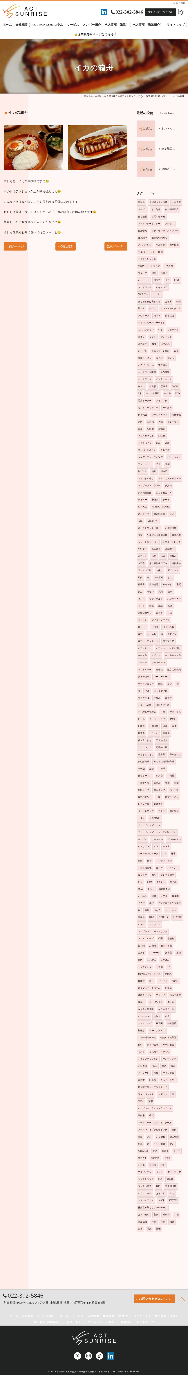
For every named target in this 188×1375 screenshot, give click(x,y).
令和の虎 (164, 450)
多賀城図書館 (144, 492)
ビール (141, 719)
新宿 (155, 1151)
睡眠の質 (176, 535)
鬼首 (151, 768)
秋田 (158, 1186)
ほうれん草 (168, 627)
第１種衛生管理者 (158, 563)
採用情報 (142, 230)
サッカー (167, 407)
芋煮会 (167, 1158)
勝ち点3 (142, 1158)
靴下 (140, 634)
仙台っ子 (142, 627)
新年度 (168, 698)
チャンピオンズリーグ (149, 825)
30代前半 (142, 344)
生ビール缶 (175, 712)
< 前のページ (15, 246)
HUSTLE (177, 917)
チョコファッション (148, 1059)
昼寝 (140, 535)
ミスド (141, 1052)
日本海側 (153, 726)
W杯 (163, 1165)
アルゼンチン (144, 1172)
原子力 (141, 584)
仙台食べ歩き (144, 740)
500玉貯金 (143, 294)
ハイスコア (161, 287)
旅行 (149, 860)
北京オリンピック (172, 542)
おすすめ (155, 1158)
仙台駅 (152, 386)
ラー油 (141, 768)
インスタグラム (146, 436)
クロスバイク (144, 443)
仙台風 (152, 1165)
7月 (169, 967)
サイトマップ (145, 1322)
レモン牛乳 (143, 804)
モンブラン (173, 422)
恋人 (158, 464)
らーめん (142, 896)
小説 (151, 903)
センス (141, 599)
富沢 (140, 959)
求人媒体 (156, 209)
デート (166, 499)
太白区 (175, 981)
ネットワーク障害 (147, 372)
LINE (176, 280)
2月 (139, 393)
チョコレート (144, 464)
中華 (160, 329)
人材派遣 (176, 202)
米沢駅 (170, 1179)
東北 (140, 1143)
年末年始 (160, 245)
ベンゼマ (142, 839)
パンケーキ (143, 1016)
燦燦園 (175, 896)
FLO (177, 393)
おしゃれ (151, 634)
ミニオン (157, 294)
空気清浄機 (170, 1186)
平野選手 (142, 549)
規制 (140, 860)
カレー (159, 867)
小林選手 (169, 549)
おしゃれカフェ (164, 492)
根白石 (164, 471)
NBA (151, 917)
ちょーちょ (170, 910)
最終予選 (176, 414)
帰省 (173, 853)
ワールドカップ (159, 414)
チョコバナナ (144, 747)
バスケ (141, 924)
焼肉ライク (143, 790)
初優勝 (141, 1030)
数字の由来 (143, 676)
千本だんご (175, 754)
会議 (169, 613)
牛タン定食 (159, 1143)
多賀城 (168, 485)
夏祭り (141, 1002)
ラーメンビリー (146, 683)
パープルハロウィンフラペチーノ (155, 1108)
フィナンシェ (144, 967)
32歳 (154, 344)
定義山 (166, 733)
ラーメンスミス (157, 1030)
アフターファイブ (161, 620)
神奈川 (166, 1214)
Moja (140, 889)
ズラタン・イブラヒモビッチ (152, 1129)
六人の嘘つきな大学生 (169, 903)
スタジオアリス (146, 1200)
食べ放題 (142, 655)
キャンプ (160, 882)
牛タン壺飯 (168, 1073)
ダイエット (173, 570)
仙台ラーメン (144, 775)
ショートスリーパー (148, 542)
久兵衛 (159, 775)
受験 (160, 683)
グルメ (152, 308)
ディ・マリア (174, 1172)
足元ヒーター (144, 400)
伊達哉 (168, 988)
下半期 (159, 967)
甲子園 (159, 1023)
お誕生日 (142, 1066)
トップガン (154, 924)
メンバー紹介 (144, 245)
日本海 (141, 726)
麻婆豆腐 (169, 315)
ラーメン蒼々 (156, 1002)
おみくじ (160, 1193)
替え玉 (170, 358)
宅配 (178, 584)
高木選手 (156, 549)
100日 (161, 1200)
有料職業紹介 (172, 209)
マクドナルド (156, 599)
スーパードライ (157, 719)
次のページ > (115, 246)
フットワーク (144, 287)
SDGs (141, 1101)
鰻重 (147, 910)
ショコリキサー (168, 1080)
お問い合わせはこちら (160, 12)
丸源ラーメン (144, 358)
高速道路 (158, 804)
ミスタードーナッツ (159, 1052)
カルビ (141, 952)
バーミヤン (143, 1073)
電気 (149, 1228)
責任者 (159, 613)
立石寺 (141, 563)
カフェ (157, 315)
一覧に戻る (65, 246)
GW (165, 853)
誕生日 (141, 337)
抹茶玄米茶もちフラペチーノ (152, 1207)
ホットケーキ (158, 662)
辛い (172, 514)
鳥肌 (170, 606)
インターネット (164, 379)
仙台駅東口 (164, 889)
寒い (169, 683)
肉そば (159, 358)
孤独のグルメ (144, 797)
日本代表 (142, 414)
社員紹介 (142, 237)
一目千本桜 (143, 782)
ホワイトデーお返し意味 (168, 648)
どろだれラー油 (146, 365)
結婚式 (168, 974)
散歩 (154, 875)
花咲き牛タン (144, 995)
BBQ (149, 882)
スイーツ (156, 655)
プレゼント (166, 337)
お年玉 (168, 301)
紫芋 (150, 1101)
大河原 (157, 782)
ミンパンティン (146, 329)
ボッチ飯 (174, 790)
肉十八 (170, 1002)
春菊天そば (143, 698)
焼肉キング (159, 790)
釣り (140, 882)
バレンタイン (174, 457)
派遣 (140, 1136)
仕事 (170, 591)
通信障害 (164, 372)
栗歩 (140, 429)
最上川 (161, 754)
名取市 (157, 1016)
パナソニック (144, 1193)
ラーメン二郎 (144, 570)
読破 (160, 606)
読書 (151, 606)
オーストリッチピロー (149, 528)
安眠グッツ (152, 521)
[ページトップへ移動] (181, 1298)
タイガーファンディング (150, 457)
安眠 (140, 521)
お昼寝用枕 (170, 528)
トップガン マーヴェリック (152, 931)
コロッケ (142, 875)
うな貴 (157, 910)
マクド (141, 606)
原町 (140, 1044)
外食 (167, 1016)
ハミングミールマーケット (151, 322)
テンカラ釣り (167, 875)
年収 (154, 1221)
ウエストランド (146, 1179)
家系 (164, 1066)
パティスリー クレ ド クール (155, 1122)
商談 (167, 443)
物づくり (142, 471)
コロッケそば (160, 690)
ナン (172, 1143)
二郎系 (161, 768)
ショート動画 (152, 393)
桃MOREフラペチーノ (149, 974)
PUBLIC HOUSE (161, 506)
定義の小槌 (161, 747)
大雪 (160, 422)
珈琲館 (159, 669)
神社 (154, 273)
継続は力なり (144, 613)
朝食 (156, 1214)
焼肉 (140, 577)
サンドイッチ (144, 669)
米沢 (140, 422)
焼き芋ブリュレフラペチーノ (152, 1087)
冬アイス (142, 556)
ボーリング (143, 280)
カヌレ (141, 818)
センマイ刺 (166, 945)
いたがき (142, 351)
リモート (167, 584)
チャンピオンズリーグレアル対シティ (157, 832)
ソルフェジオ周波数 (157, 535)
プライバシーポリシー (149, 223)
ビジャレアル (174, 839)
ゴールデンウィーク (148, 853)
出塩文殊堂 (175, 995)
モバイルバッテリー (148, 407)
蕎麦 (167, 782)
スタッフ (142, 273)
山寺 (163, 556)
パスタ (166, 846)
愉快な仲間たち (159, 237)
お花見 (170, 775)
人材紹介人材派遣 (158, 202)
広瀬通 (150, 429)
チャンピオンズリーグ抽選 (160, 1044)
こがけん (165, 959)
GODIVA (151, 959)
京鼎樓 (152, 945)
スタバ (161, 811)
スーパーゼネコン (147, 450)
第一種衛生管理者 (147, 712)
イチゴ (141, 903)
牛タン (141, 386)
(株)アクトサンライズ (149, 266)
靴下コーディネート (148, 641)
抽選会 (141, 733)
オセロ (150, 591)
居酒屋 (164, 386)
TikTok (175, 386)
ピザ (156, 846)
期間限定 (174, 811)
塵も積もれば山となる (149, 301)
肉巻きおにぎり (146, 754)
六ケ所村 (158, 577)
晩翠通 (141, 917)
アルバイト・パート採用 (150, 252)
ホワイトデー (144, 648)
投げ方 (157, 280)
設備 (158, 1228)
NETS (154, 1066)
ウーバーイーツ (161, 676)
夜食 (156, 1073)
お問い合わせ (158, 216)
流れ (151, 981)
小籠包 (170, 938)
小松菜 (155, 627)
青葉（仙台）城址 (161, 351)
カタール (153, 733)
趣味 (154, 471)
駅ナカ (141, 308)
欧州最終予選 (162, 705)
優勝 (154, 896)
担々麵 (141, 945)
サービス (142, 209)
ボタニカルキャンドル (169, 478)
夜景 (176, 351)
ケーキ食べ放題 (173, 655)
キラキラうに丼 (166, 1009)
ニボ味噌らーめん (147, 1037)
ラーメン (142, 620)
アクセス (169, 223)
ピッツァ (162, 981)
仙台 (178, 301)
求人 (170, 577)
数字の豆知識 (174, 669)
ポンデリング (169, 1059)
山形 (154, 556)
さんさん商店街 (146, 1009)
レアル (164, 896)
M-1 (160, 1179)
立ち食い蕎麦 (144, 1186)
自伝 (174, 1129)
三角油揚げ (161, 740)
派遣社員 (142, 1221)
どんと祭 (168, 266)
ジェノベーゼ (144, 1023)
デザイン (172, 634)
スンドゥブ (143, 514)
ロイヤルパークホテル (149, 988)
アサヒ (173, 719)
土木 (140, 1228)
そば (147, 690)
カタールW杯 (144, 705)
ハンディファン (164, 860)
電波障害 (162, 365)
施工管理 (174, 1136)
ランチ (152, 337)
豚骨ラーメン (172, 797)
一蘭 (158, 797)
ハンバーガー (174, 599)
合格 (162, 712)
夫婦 (167, 464)
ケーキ (167, 393)
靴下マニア (168, 641)
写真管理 (173, 1200)
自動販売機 (143, 761)
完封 (160, 591)
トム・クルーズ (146, 938)
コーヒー (142, 662)
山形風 (141, 1165)
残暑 (173, 1066)
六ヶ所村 (160, 1136)
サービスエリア (146, 811)
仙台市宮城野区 (168, 1037)
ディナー (142, 499)
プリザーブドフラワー (149, 485)
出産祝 (152, 1080)
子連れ (155, 499)
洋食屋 (168, 952)
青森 (174, 726)
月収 (163, 1221)
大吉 (172, 1193)
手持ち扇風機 (144, 867)
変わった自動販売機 (164, 761)
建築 (172, 1221)
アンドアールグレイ (171, 308)
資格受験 (176, 563)
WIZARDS (143, 1151)
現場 (165, 726)
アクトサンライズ (147, 259)
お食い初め (143, 1214)
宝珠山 (173, 556)
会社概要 (142, 216)
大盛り (159, 570)
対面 (158, 443)
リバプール (157, 839)
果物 (178, 952)
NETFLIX (163, 917)
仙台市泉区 (154, 818)
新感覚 (161, 429)
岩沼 (176, 782)
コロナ (164, 273)
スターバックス (146, 1094)
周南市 (165, 1151)
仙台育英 (171, 1023)
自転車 (161, 436)
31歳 (176, 1214)
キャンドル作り (146, 478)
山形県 (150, 422)
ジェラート (173, 329)
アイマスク (161, 400)
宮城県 (141, 202)
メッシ (159, 1172)
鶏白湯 (141, 1115)
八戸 (149, 1136)
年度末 (157, 698)
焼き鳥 (173, 882)
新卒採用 (174, 245)
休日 (167, 280)
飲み (140, 591)
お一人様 (142, 506)
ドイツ (176, 1151)
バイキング (173, 867)
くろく (150, 889)
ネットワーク (144, 379)
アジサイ (160, 995)
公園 (160, 938)
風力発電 (153, 584)
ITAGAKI (165, 344)
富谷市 (141, 1080)
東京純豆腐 (159, 514)
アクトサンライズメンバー (165, 230)
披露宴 (141, 981)
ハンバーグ (154, 952)
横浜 (151, 1115)
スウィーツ (143, 315)
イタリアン (143, 846)
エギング (162, 1094)
